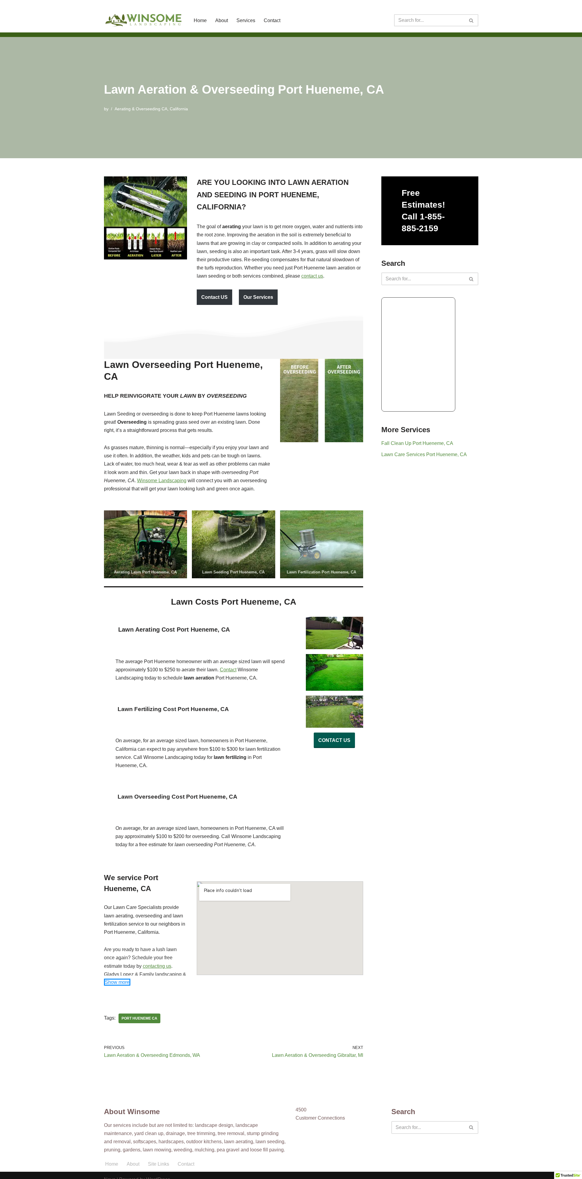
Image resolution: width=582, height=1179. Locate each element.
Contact (272, 20)
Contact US (214, 297)
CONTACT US (334, 740)
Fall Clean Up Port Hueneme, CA (417, 443)
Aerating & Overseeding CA (141, 108)
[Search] (471, 20)
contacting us (157, 966)
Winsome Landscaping (161, 480)
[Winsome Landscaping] (143, 20)
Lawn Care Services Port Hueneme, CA (424, 454)
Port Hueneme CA (139, 1018)
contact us (312, 276)
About (221, 20)
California (179, 108)
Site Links (158, 1164)
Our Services (258, 297)
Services (245, 20)
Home (200, 20)
